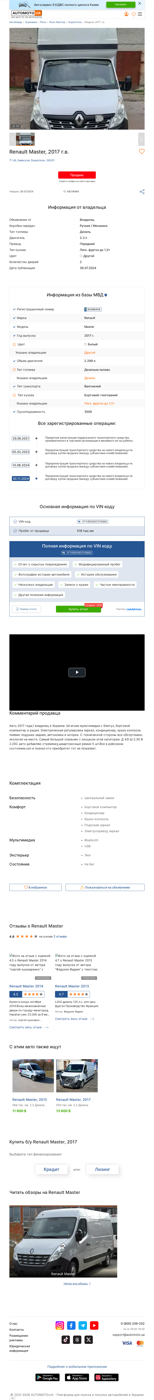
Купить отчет (85, 608)
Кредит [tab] (51, 1169)
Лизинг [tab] (102, 1169)
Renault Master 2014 (26, 986)
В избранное (37, 887)
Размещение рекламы (18, 1338)
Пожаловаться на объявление (107, 887)
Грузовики (31, 22)
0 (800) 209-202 (133, 1323)
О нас (13, 1323)
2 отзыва (60, 936)
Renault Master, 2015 (29, 1100)
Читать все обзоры (75, 1283)
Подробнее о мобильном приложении (77, 1367)
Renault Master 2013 (72, 986)
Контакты (16, 1329)
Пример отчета (28, 609)
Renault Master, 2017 (73, 1100)
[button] (141, 14)
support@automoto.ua (128, 1335)
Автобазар (15, 22)
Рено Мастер (57, 22)
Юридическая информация (19, 1348)
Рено (43, 22)
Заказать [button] (121, 4)
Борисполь (75, 22)
